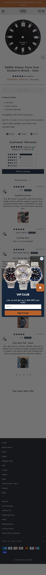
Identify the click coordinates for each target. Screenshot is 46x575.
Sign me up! (23, 313)
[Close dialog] (41, 258)
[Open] (40, 288)
